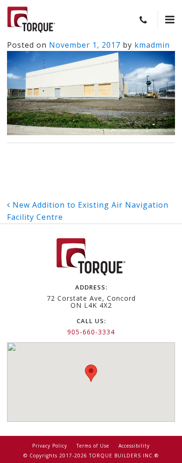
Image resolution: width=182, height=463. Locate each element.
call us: (91, 321)
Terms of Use (93, 445)
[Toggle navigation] (166, 19)
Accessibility (134, 445)
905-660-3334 (91, 331)
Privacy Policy (49, 445)
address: (91, 287)
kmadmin (152, 45)
